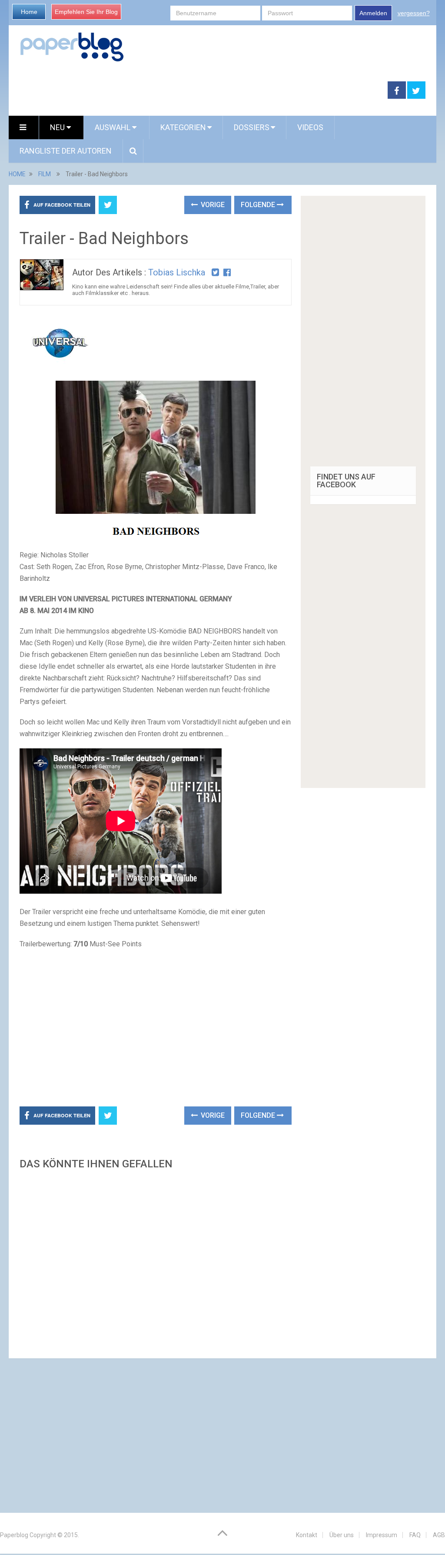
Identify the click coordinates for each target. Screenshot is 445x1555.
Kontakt (306, 1535)
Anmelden (373, 13)
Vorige (212, 205)
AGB (439, 1535)
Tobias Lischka (176, 272)
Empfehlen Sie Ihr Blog (86, 11)
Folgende (259, 205)
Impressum (381, 1535)
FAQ (415, 1535)
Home (29, 11)
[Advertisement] (198, 90)
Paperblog (14, 1535)
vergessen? (414, 13)
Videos (310, 127)
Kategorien (183, 127)
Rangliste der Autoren (66, 150)
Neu (58, 127)
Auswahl (113, 127)
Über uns (341, 1535)
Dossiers (251, 127)
